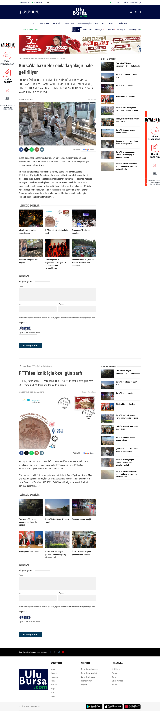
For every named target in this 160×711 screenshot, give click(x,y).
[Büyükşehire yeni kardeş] (107, 103)
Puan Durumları (86, 681)
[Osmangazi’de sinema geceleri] (84, 218)
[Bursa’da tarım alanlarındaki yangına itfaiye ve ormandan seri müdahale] (107, 170)
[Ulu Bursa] (80, 17)
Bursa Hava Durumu (88, 677)
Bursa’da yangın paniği (30, 30)
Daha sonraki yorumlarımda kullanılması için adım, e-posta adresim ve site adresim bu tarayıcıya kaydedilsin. (57, 318)
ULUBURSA (116, 669)
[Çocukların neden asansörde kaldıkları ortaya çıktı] (107, 148)
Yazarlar (115, 673)
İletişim (114, 685)
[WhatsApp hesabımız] (37, 12)
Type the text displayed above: (30, 332)
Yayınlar (84, 685)
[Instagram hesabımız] (29, 12)
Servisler (121, 23)
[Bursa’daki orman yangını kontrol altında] (107, 137)
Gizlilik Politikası (117, 681)
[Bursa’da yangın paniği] (107, 92)
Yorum (22, 286)
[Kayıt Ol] (131, 12)
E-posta (62, 304)
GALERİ (25, 2)
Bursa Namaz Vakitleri (89, 673)
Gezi (103, 23)
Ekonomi (56, 23)
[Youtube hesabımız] (33, 12)
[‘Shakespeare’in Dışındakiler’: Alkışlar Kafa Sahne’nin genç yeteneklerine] (57, 248)
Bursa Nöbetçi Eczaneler (88, 23)
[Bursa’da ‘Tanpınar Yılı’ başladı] (31, 248)
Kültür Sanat (69, 23)
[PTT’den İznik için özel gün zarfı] (57, 218)
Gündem (53, 669)
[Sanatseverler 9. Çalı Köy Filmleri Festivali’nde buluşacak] (84, 248)
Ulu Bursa (54, 685)
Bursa (34, 23)
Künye (114, 677)
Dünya (53, 689)
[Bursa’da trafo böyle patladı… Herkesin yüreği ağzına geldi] (107, 114)
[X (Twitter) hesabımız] (24, 12)
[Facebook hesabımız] (20, 12)
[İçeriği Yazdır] (42, 149)
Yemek (111, 23)
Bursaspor (44, 23)
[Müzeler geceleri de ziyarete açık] (31, 218)
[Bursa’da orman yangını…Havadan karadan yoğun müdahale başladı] (107, 159)
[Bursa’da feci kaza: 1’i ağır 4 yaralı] (107, 81)
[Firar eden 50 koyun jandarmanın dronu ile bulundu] (107, 70)
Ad (21, 304)
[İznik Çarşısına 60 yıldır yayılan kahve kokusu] (107, 125)
